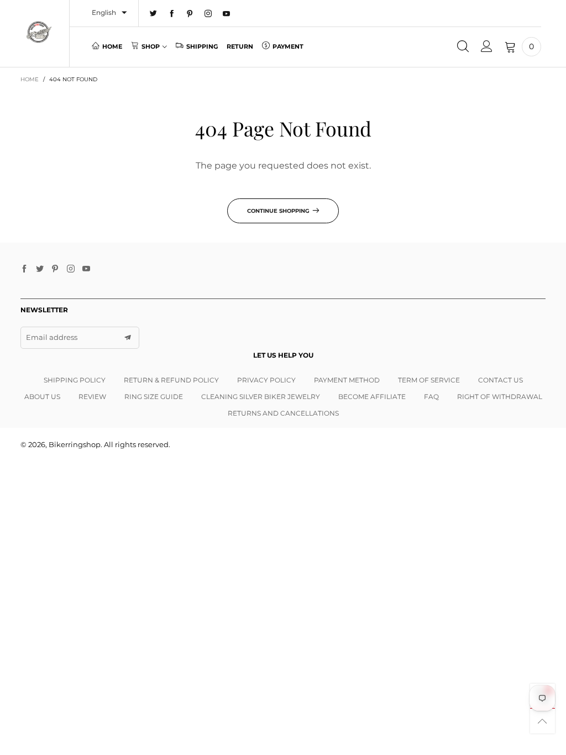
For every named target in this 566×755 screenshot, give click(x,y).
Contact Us (500, 380)
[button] (127, 338)
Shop (151, 46)
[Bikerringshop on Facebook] (24, 269)
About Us (42, 396)
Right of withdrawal (499, 396)
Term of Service (429, 380)
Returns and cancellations (283, 413)
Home (112, 46)
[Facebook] (172, 13)
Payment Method (347, 380)
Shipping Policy (75, 380)
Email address (51, 337)
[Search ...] (463, 46)
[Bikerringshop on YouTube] (86, 269)
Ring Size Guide (153, 396)
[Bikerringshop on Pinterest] (55, 269)
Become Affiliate (372, 396)
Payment (287, 46)
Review (92, 396)
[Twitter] (153, 13)
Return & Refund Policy (171, 380)
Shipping (202, 46)
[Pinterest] (190, 13)
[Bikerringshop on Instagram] (70, 269)
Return (240, 46)
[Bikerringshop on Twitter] (39, 269)
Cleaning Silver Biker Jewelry (260, 396)
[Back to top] (542, 721)
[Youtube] (226, 13)
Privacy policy (266, 380)
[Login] (487, 46)
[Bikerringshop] (39, 32)
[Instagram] (208, 13)
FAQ (431, 396)
